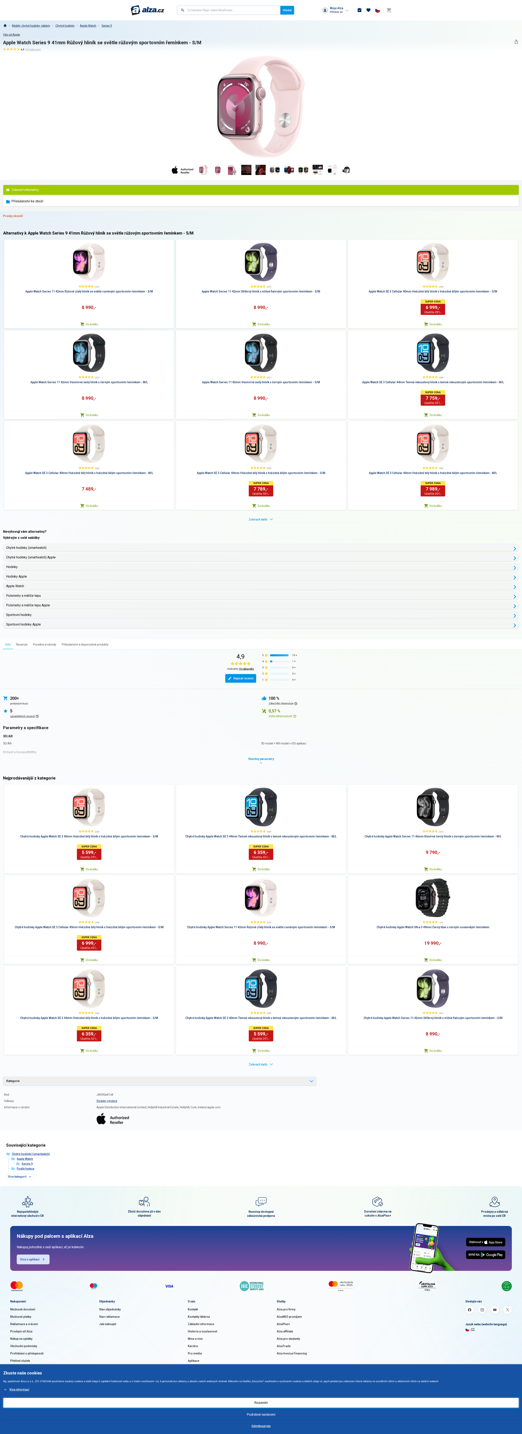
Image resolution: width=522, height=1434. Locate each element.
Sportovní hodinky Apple (23, 624)
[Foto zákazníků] (346, 170)
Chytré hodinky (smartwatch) (26, 548)
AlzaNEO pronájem (289, 1316)
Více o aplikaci (30, 1259)
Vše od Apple (11, 34)
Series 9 (107, 25)
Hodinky (12, 567)
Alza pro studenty (288, 1338)
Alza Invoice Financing (292, 1353)
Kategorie (13, 1081)
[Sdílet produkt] (516, 41)
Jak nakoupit (107, 1324)
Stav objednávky (110, 1309)
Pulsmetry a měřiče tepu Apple (28, 605)
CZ (473, 1329)
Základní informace (201, 1324)
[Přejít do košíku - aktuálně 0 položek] (388, 10)
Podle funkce (25, 1168)
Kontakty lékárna (199, 1316)
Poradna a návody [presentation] (44, 644)
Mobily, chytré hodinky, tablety (31, 25)
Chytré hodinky (65, 25)
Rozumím (261, 1403)
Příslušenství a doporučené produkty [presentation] (85, 644)
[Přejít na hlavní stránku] (147, 10)
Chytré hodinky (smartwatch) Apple (31, 557)
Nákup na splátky (21, 1338)
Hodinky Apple (16, 576)
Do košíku (92, 324)
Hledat (287, 10)
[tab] (8, 644)
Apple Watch (88, 25)
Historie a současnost (202, 1331)
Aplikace (193, 1360)
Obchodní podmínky (23, 1346)
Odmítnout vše (261, 1426)
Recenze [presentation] (22, 644)
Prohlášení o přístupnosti (27, 1353)
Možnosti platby (20, 1316)
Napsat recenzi (243, 678)
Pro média (195, 1353)
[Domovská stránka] (5, 25)
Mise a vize (195, 1338)
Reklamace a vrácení (24, 1324)
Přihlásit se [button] (336, 11)
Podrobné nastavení (261, 1414)
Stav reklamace (109, 1316)
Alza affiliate (285, 1331)
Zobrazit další (258, 519)
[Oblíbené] (368, 10)
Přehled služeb (20, 1360)
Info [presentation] (8, 644)
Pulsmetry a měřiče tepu (23, 596)
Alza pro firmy (286, 1309)
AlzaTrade (284, 1346)
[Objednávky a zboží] (359, 10)
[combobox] (228, 10)
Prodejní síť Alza (21, 1331)
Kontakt (193, 1309)
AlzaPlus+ (283, 1324)
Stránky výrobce (106, 1101)
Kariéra (193, 1346)
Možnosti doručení (22, 1309)
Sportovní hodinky (19, 615)
